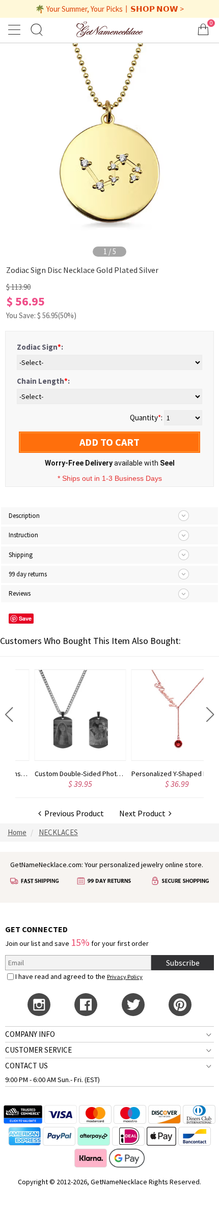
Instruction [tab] (23, 535)
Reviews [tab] (20, 593)
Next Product (144, 813)
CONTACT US (26, 1065)
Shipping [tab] (21, 554)
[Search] (36, 29)
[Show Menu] (15, 29)
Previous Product (72, 813)
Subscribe (183, 963)
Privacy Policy (125, 976)
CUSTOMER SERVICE (38, 1050)
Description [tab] (24, 515)
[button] (9, 714)
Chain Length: (43, 381)
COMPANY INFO (30, 1034)
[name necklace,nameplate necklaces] (109, 29)
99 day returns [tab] (28, 574)
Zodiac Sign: (40, 347)
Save (25, 618)
